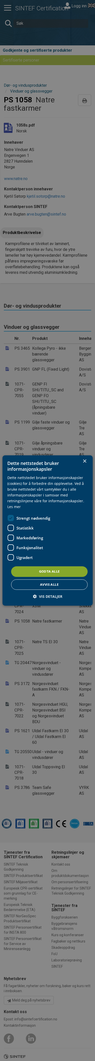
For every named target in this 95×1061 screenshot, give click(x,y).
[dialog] (47, 530)
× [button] (84, 461)
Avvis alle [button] (49, 584)
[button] (47, 596)
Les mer (14, 506)
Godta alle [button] (49, 571)
